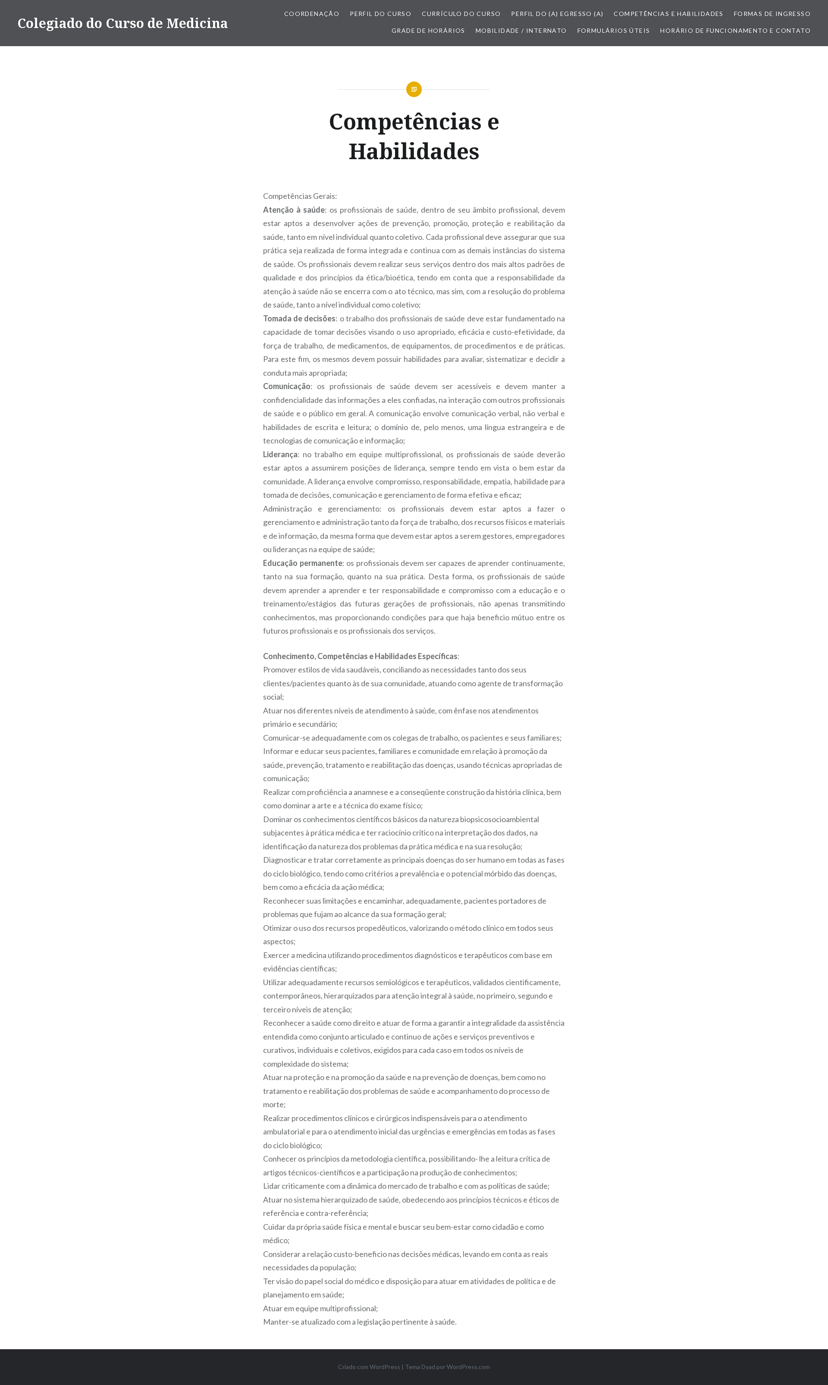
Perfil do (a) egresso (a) (557, 13)
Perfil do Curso (380, 13)
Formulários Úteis (613, 30)
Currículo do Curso (461, 13)
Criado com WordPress (369, 1366)
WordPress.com (468, 1366)
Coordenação (311, 13)
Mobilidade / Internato (521, 30)
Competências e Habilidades (668, 13)
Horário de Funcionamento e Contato (735, 30)
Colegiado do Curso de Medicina (122, 23)
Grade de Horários (428, 30)
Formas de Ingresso (772, 13)
